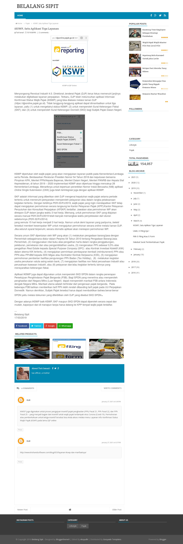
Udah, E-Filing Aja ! (141, 231)
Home (20, 15)
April (136, 215)
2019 (133, 188)
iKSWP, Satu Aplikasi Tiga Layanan (148, 225)
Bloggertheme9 (63, 539)
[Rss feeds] (165, 15)
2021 (133, 177)
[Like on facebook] (52, 368)
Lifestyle (133, 145)
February (138, 249)
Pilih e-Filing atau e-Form (144, 236)
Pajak (131, 150)
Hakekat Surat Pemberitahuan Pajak (148, 242)
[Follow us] (160, 15)
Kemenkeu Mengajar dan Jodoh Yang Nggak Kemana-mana (154, 84)
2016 (133, 272)
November (138, 193)
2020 (133, 182)
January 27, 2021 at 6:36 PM (111, 402)
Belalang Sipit (38, 539)
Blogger (163, 539)
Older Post (117, 509)
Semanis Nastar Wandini (154, 94)
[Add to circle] (155, 15)
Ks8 (28, 400)
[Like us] (151, 15)
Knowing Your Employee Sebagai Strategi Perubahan (153, 32)
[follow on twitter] (55, 368)
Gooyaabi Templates (112, 539)
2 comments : (44, 32)
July (135, 198)
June (136, 204)
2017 (133, 267)
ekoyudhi (84, 539)
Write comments (113, 388)
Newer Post (22, 509)
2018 (133, 261)
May (136, 209)
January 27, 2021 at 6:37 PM (111, 442)
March (137, 220)
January (137, 254)
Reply (20, 430)
